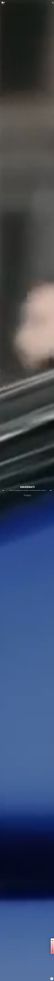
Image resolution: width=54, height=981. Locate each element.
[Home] (3, 2)
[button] (52, 3)
